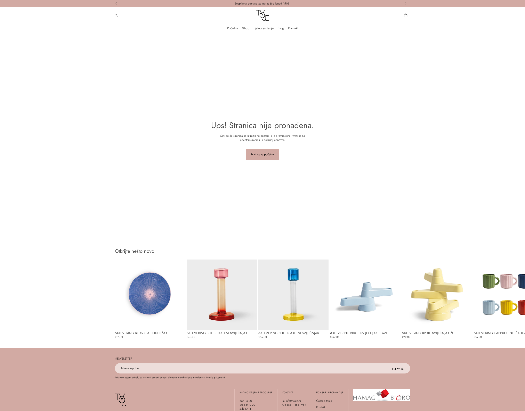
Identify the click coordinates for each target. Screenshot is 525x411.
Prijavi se (398, 369)
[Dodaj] (250, 323)
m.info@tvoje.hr (291, 401)
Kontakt (320, 407)
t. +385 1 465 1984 (294, 405)
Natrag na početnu (262, 154)
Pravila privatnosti (215, 377)
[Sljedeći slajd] (405, 298)
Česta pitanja (324, 401)
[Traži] (116, 15)
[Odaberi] (178, 323)
